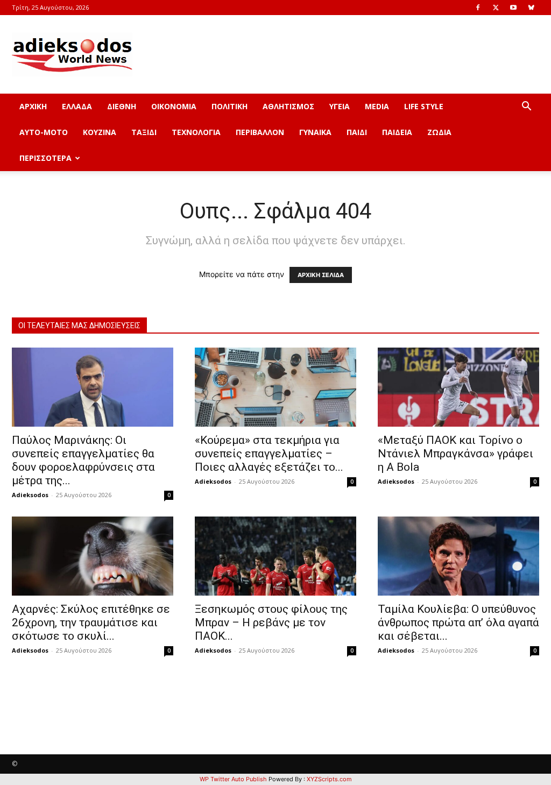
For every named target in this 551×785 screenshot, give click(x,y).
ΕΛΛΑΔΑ (77, 106)
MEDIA (377, 106)
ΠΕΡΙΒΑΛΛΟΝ (260, 132)
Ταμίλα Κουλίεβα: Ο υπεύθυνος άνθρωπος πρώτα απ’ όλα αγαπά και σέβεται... (458, 622)
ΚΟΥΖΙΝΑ (99, 132)
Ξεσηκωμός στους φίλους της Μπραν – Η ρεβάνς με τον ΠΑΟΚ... (271, 622)
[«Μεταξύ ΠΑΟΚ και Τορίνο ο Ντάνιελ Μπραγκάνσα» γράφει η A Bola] (458, 387)
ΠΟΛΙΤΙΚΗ (229, 106)
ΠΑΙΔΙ (357, 132)
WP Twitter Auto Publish (233, 779)
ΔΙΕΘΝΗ (121, 106)
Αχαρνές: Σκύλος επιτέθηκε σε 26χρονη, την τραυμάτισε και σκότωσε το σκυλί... (91, 622)
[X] (496, 7)
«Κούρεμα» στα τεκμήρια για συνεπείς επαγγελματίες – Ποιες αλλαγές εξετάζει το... (269, 453)
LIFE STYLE (423, 106)
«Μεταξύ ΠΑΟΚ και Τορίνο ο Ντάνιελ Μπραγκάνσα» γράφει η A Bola (455, 453)
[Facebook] (478, 7)
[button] (526, 107)
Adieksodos (30, 495)
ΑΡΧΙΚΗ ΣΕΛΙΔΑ (321, 275)
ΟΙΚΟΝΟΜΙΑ (173, 106)
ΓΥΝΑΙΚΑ (315, 132)
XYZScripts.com (329, 779)
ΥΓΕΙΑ (339, 106)
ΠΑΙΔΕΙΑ (397, 132)
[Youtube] (513, 7)
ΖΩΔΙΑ (439, 132)
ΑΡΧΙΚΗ (33, 106)
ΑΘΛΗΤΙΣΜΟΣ (288, 106)
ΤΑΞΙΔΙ (144, 132)
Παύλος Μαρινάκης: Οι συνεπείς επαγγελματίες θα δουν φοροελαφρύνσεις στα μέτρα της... (83, 460)
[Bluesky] (531, 7)
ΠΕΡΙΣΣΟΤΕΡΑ (45, 158)
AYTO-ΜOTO (43, 132)
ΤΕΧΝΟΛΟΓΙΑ (196, 132)
